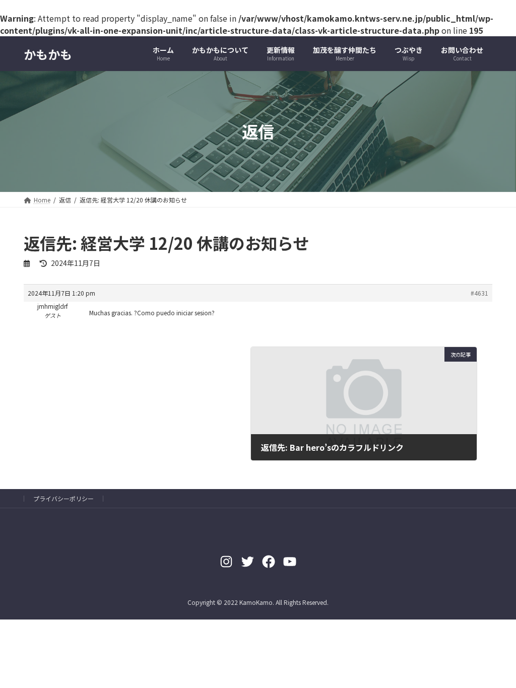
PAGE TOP (495, 657)
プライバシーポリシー (63, 498)
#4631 (479, 293)
